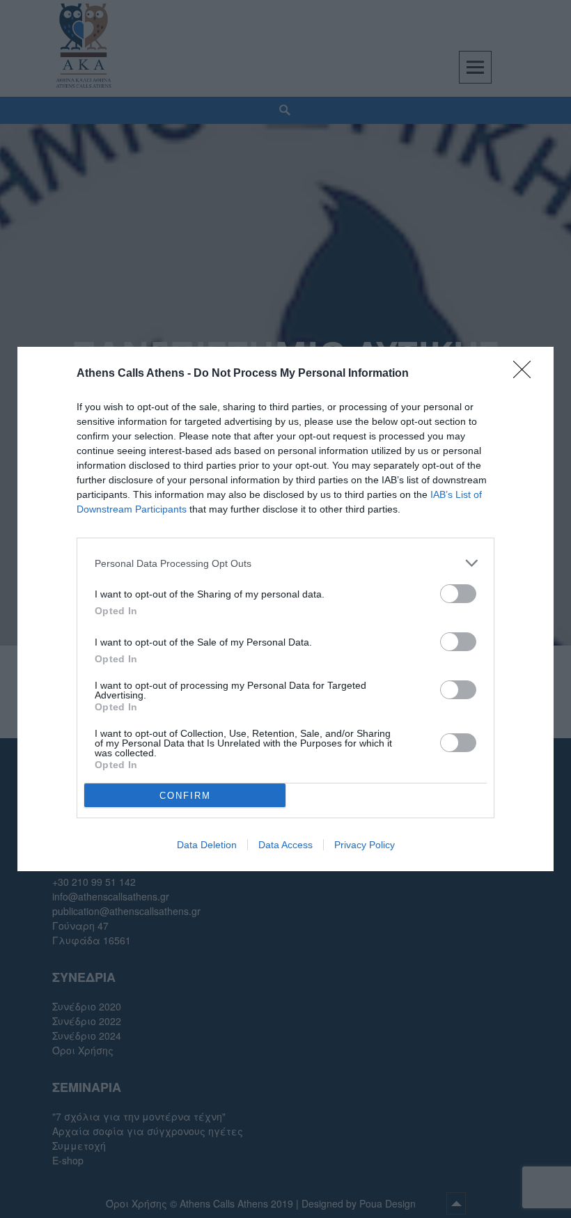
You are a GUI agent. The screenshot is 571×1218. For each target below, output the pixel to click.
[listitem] (285, 563)
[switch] (458, 593)
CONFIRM (185, 795)
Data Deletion (207, 844)
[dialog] (285, 609)
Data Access (285, 844)
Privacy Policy (364, 844)
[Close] (526, 374)
